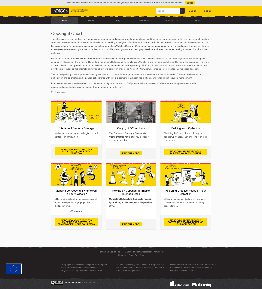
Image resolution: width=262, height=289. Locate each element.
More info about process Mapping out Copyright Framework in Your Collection (78, 222)
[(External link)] (201, 284)
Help (197, 20)
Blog (117, 20)
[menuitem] (194, 10)
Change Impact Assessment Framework (144, 251)
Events (91, 20)
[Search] (182, 11)
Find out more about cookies (167, 2)
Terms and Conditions (109, 251)
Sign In (207, 11)
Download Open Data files (131, 255)
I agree (190, 3)
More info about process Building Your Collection (188, 152)
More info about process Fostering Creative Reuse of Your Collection (187, 222)
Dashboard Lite (170, 20)
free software (91, 282)
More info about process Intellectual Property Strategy (79, 151)
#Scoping (76, 211)
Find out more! (131, 153)
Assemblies (144, 20)
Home (64, 20)
